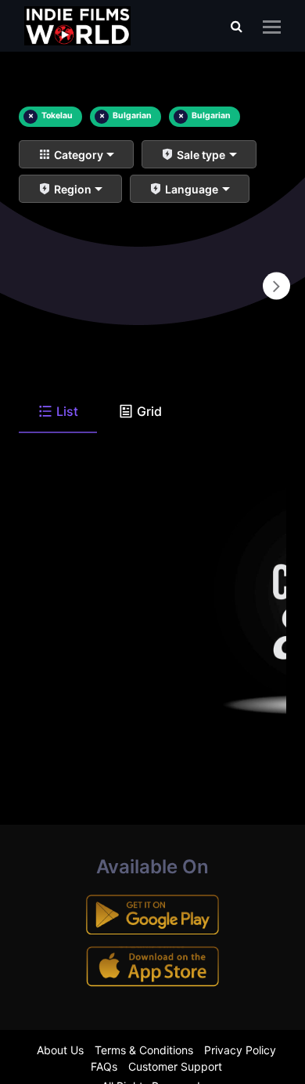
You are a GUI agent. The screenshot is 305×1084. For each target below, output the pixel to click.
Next (276, 286)
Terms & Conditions (144, 1050)
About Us (60, 1050)
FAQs (104, 1066)
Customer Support (175, 1066)
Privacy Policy (240, 1050)
